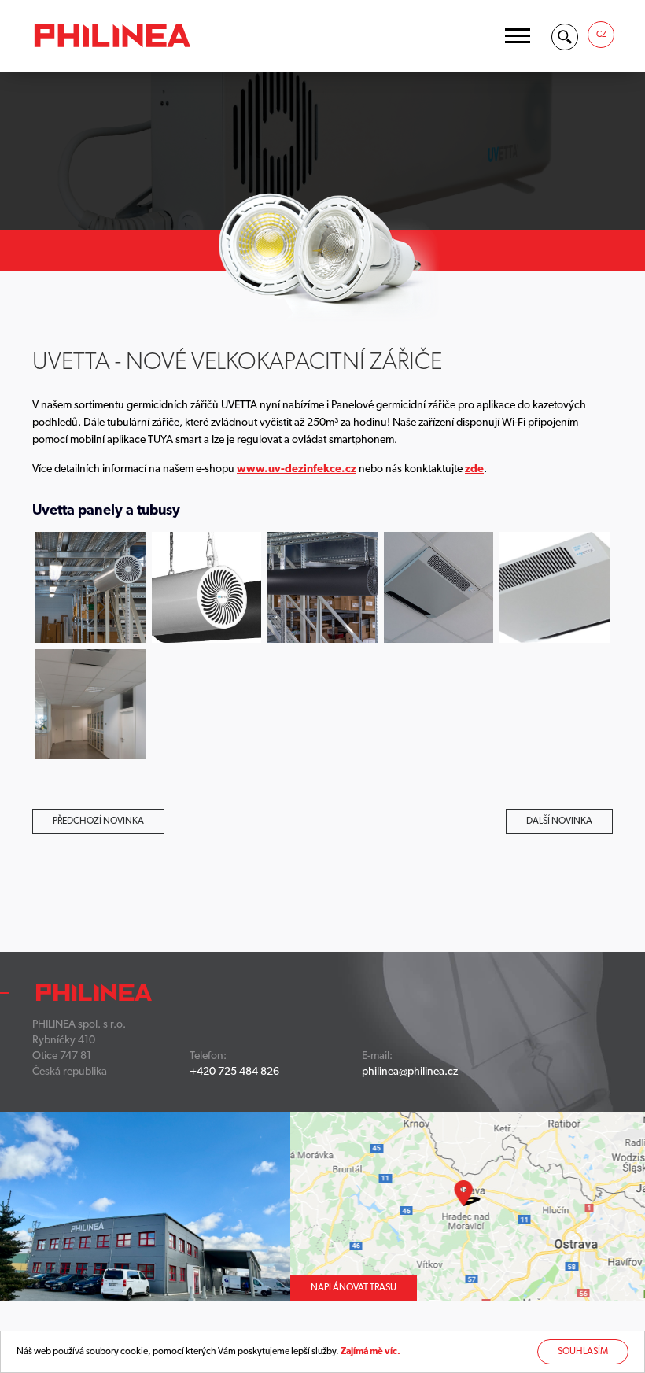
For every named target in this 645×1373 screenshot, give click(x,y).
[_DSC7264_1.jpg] (90, 704)
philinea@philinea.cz (410, 1072)
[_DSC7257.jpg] (554, 587)
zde (474, 469)
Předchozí (98, 821)
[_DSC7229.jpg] (322, 587)
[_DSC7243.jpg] (90, 587)
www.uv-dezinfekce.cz (296, 469)
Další (559, 821)
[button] (517, 36)
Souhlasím (583, 1351)
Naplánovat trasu (353, 1288)
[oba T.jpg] (207, 587)
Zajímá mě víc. (370, 1351)
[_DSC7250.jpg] (439, 587)
